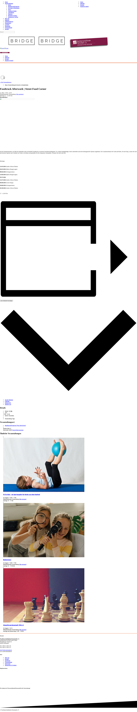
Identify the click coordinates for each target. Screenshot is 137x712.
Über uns (7, 18)
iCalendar (7, 401)
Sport (9, 9)
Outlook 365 (8, 403)
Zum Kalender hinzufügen (6, 300)
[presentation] (43, 491)
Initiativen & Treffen (13, 17)
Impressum (7, 664)
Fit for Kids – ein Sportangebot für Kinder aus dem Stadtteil (21, 494)
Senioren (10, 14)
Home (6, 2)
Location (7, 24)
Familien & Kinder (12, 11)
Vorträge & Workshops (13, 8)
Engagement (8, 23)
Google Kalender (9, 400)
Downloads (7, 26)
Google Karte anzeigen (17, 430)
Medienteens (7, 560)
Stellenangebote (9, 21)
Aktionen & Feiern (12, 15)
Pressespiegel (8, 27)
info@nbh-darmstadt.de (6, 650)
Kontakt (7, 29)
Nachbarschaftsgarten (13, 6)
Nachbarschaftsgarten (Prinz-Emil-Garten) (15, 425)
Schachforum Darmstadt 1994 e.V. (13, 625)
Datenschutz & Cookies (10, 665)
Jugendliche (11, 12)
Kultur (9, 5)
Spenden (5, 52)
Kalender (7, 20)
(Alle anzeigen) (20, 94)
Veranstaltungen (9, 3)
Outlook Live (8, 404)
